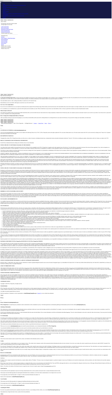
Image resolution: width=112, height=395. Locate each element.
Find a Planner (5, 15)
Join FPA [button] (4, 8)
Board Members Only (14, 5)
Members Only (7, 5)
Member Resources (6, 13)
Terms (46, 123)
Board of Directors (9, 7)
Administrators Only (22, 5)
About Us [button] (4, 6)
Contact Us (39, 293)
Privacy (49, 123)
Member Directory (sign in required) (21, 13)
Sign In (4, 17)
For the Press (21, 15)
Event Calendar (6, 11)
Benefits (4, 9)
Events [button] (4, 10)
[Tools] (11, 1)
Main (4, 5)
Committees (15, 7)
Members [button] (4, 12)
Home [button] (4, 4)
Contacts (4, 16)
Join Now (7, 9)
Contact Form (40, 123)
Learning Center (11, 15)
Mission (4, 7)
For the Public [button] (5, 14)
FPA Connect (12, 13)
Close (2, 295)
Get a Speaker (16, 15)
